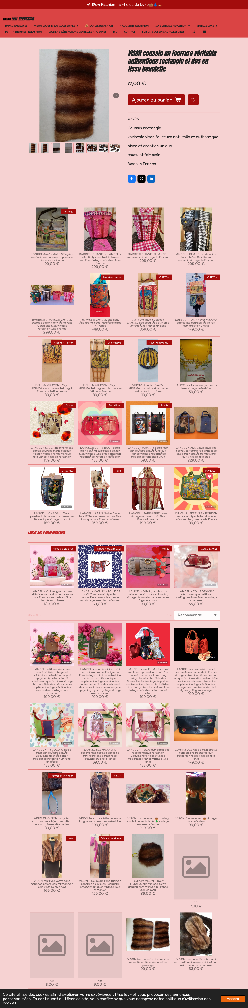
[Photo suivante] (116, 95)
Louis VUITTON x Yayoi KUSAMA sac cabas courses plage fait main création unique (196, 322)
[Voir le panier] (204, 32)
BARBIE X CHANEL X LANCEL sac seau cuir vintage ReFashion (148, 255)
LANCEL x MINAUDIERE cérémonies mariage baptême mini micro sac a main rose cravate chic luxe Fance (100, 754)
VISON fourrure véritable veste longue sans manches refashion (100, 820)
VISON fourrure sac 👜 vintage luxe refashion (196, 820)
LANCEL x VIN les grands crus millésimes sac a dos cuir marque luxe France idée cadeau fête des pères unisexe (52, 596)
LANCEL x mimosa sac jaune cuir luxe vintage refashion (196, 387)
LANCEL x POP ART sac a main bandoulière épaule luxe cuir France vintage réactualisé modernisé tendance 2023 (148, 452)
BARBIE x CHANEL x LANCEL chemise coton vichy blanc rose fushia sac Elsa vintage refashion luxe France (51, 324)
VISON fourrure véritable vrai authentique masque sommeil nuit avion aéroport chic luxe (196, 961)
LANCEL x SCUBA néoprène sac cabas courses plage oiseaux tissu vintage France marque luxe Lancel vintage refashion (52, 452)
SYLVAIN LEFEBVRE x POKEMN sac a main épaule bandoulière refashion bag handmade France (196, 516)
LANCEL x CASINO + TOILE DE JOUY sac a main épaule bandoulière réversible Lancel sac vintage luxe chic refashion (100, 596)
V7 (196, 902)
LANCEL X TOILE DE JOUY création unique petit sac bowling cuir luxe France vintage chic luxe (196, 596)
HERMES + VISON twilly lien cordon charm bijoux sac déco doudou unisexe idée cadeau (51, 821)
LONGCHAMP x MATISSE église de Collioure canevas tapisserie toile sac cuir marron (52, 256)
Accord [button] (233, 998)
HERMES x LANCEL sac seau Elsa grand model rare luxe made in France (100, 322)
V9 (100, 980)
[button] (33, 148)
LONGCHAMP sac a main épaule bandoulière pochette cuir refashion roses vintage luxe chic (196, 754)
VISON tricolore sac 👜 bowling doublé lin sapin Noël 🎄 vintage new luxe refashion (148, 821)
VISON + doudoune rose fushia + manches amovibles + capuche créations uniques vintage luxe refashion (100, 885)
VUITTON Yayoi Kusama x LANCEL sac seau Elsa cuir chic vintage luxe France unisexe (148, 322)
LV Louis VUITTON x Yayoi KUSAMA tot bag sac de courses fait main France (100, 388)
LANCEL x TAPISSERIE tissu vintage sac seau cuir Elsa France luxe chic (148, 516)
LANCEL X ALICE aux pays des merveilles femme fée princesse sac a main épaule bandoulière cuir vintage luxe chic (196, 452)
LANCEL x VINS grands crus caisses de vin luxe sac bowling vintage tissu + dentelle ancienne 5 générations (148, 596)
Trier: (170, 614)
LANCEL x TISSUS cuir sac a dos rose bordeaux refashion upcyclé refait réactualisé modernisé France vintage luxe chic (148, 755)
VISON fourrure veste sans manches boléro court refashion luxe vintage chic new (52, 883)
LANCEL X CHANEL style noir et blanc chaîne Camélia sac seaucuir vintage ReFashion (196, 256)
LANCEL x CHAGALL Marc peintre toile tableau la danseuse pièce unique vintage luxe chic (52, 516)
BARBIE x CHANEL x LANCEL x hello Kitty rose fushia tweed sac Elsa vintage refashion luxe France (100, 258)
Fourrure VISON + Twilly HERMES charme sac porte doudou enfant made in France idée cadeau (148, 885)
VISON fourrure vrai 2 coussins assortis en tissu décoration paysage (148, 961)
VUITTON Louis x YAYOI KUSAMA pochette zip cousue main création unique (148, 388)
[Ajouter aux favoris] (193, 99)
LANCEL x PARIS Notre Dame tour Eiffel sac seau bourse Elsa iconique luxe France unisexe (100, 516)
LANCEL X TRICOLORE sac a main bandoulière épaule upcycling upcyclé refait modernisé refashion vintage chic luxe (52, 755)
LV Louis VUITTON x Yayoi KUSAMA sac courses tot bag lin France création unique (51, 388)
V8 (52, 980)
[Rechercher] (193, 31)
